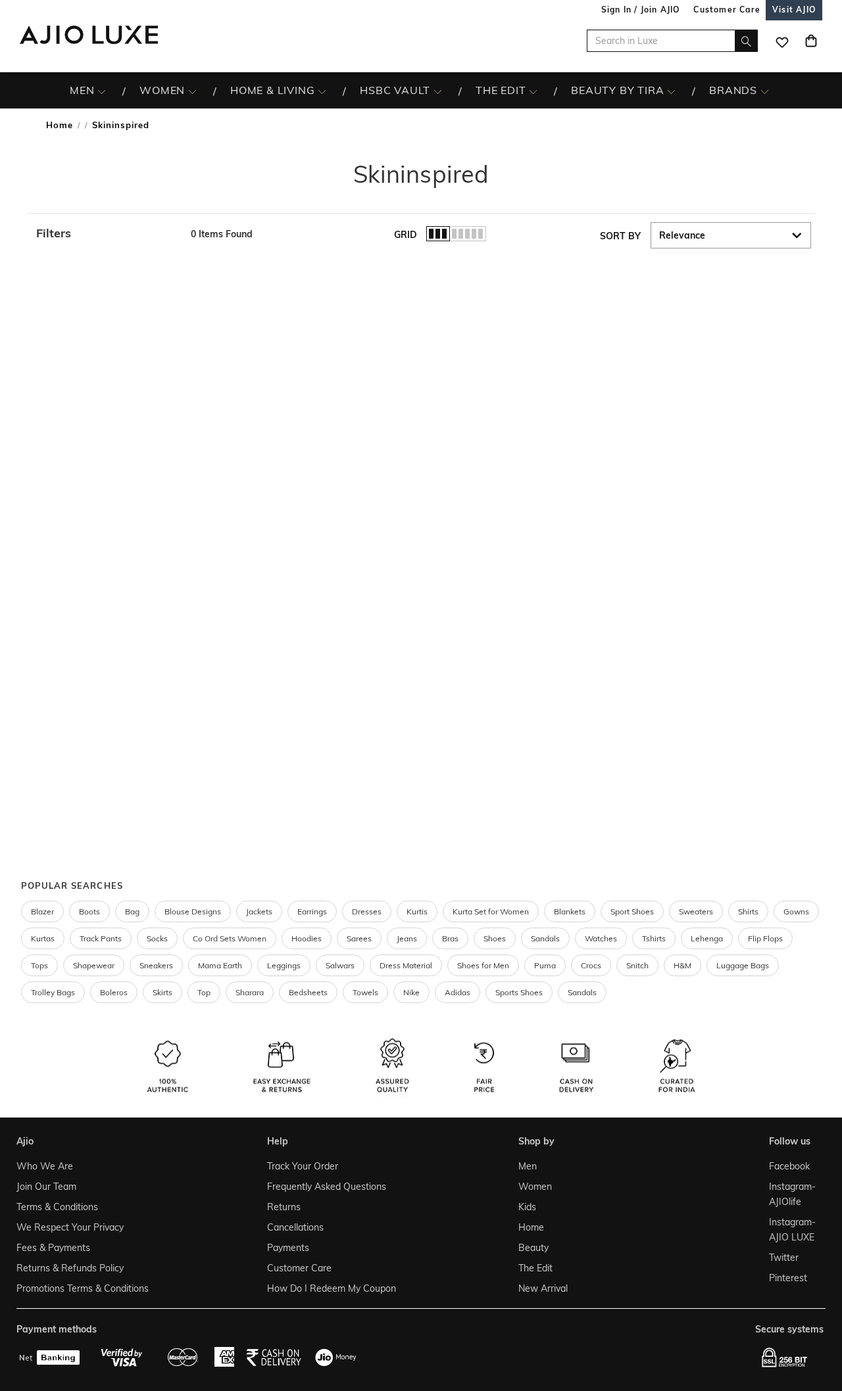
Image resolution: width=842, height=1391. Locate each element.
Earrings (312, 911)
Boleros (114, 992)
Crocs (591, 965)
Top (203, 992)
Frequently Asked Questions (326, 1186)
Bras (450, 938)
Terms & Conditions (57, 1207)
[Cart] (811, 41)
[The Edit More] (533, 91)
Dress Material (406, 965)
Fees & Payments (53, 1248)
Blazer (42, 911)
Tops (39, 965)
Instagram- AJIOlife (792, 1194)
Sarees (359, 938)
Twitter (784, 1257)
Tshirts (654, 938)
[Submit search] (746, 41)
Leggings (284, 965)
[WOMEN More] (192, 91)
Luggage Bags (742, 965)
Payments (288, 1248)
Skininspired (120, 125)
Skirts (162, 992)
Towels (365, 992)
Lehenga (707, 938)
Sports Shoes (519, 992)
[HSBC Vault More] (437, 91)
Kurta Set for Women (491, 911)
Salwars (340, 965)
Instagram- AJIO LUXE (792, 1229)
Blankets (569, 911)
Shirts (748, 911)
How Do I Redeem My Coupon (331, 1288)
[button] (107, 233)
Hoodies (306, 938)
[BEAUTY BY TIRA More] (671, 91)
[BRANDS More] (764, 91)
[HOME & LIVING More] (322, 91)
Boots (89, 911)
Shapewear (93, 965)
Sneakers (156, 965)
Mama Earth (220, 965)
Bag (132, 911)
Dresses (367, 911)
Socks (157, 938)
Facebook (789, 1166)
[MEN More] (101, 91)
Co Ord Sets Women (229, 938)
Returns (284, 1207)
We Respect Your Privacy (70, 1227)
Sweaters (696, 911)
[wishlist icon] (782, 41)
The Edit (535, 1268)
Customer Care (299, 1268)
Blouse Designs (192, 911)
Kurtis (417, 911)
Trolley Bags (53, 992)
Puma (545, 965)
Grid (405, 235)
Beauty (533, 1248)
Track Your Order (302, 1166)
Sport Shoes (632, 911)
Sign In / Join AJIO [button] (640, 9)
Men (527, 1166)
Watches (601, 938)
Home (59, 125)
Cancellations (295, 1227)
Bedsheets (308, 992)
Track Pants (101, 938)
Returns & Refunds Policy (70, 1268)
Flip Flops (765, 938)
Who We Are (44, 1166)
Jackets (259, 911)
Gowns (796, 911)
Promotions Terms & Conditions (82, 1288)
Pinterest (788, 1278)
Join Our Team (46, 1186)
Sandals (545, 938)
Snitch (637, 965)
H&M (682, 965)
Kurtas (43, 938)
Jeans (407, 938)
